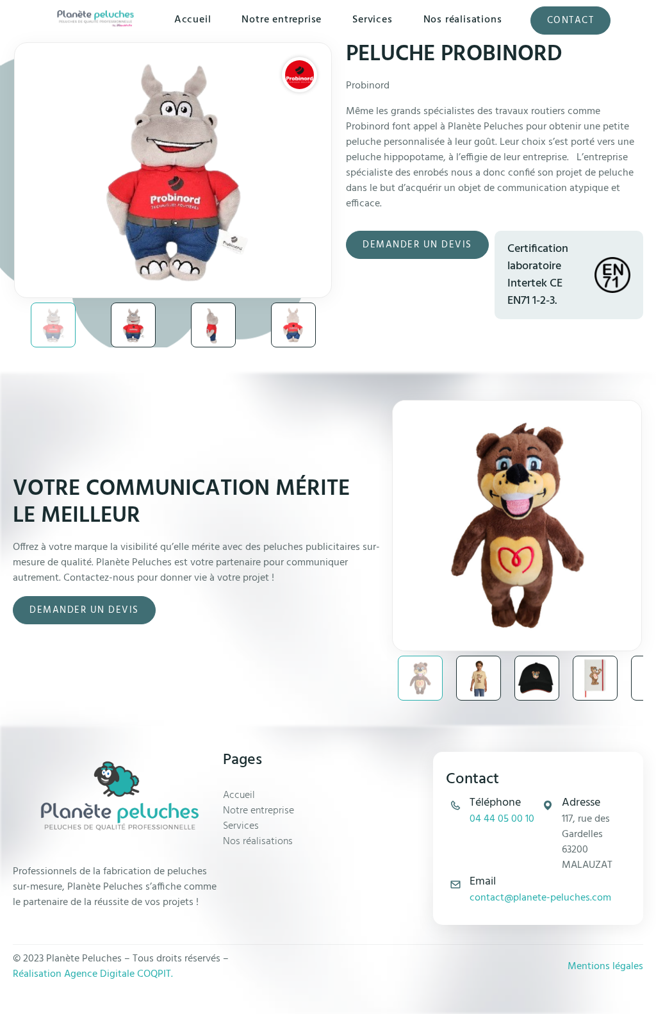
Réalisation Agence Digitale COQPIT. (93, 974)
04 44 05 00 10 (502, 819)
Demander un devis (417, 245)
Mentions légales (605, 966)
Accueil (192, 20)
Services (372, 20)
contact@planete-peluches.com (540, 898)
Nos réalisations (462, 20)
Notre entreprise (282, 20)
